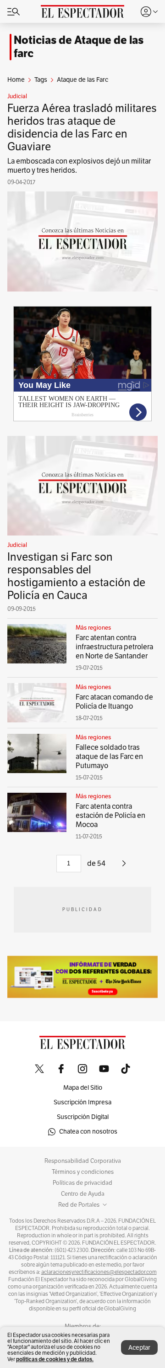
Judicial (17, 96)
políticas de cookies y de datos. (55, 1359)
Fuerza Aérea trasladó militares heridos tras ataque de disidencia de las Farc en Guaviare (82, 127)
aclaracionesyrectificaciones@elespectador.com (99, 1272)
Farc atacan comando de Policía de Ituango (114, 702)
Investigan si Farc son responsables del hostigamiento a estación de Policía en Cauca (76, 576)
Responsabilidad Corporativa (82, 1161)
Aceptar (139, 1348)
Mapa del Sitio (82, 1088)
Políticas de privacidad (82, 1183)
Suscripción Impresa (82, 1102)
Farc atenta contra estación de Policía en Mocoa (110, 815)
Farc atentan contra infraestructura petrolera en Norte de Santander (114, 647)
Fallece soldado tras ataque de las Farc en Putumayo (109, 756)
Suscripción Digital (83, 1117)
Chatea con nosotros (88, 1131)
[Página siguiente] (124, 866)
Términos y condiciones (83, 1172)
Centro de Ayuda (82, 1194)
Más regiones (93, 627)
